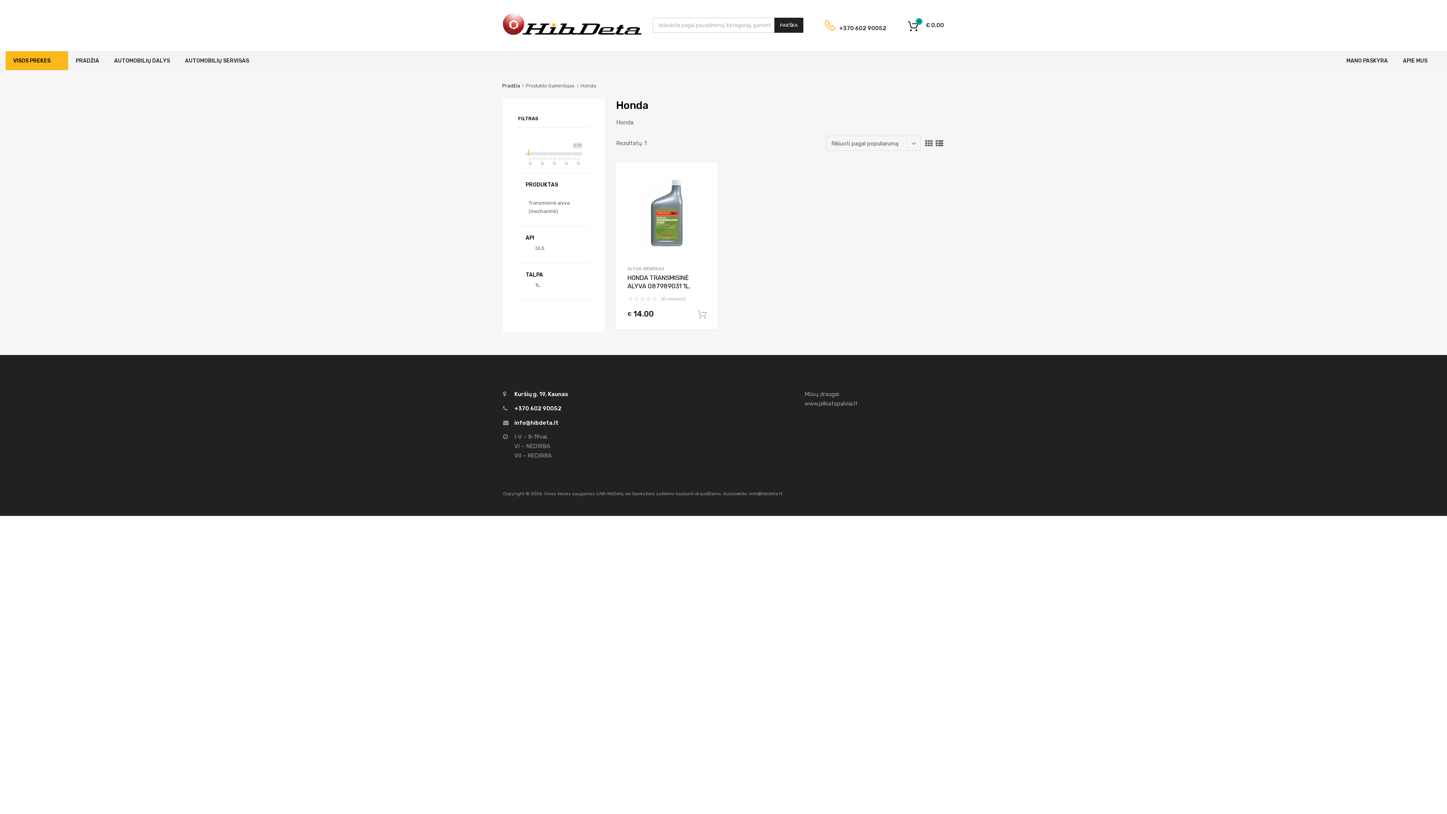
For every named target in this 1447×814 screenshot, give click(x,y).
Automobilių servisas (217, 61)
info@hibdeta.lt (536, 422)
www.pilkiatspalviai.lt (831, 403)
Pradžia (87, 61)
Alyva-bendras (645, 268)
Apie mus (1415, 61)
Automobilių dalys (142, 61)
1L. (538, 285)
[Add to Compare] (705, 188)
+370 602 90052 (857, 28)
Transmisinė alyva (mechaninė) (549, 207)
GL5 (540, 248)
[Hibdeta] (572, 34)
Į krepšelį (702, 315)
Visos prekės (31, 61)
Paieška (789, 25)
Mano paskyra (1367, 61)
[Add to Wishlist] (705, 176)
